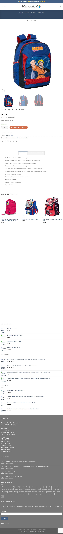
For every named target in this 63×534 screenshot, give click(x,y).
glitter (5, 491)
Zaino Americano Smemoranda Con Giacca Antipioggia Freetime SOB (9, 220)
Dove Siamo (26, 529)
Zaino (18, 137)
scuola (15, 137)
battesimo (23, 486)
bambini (5, 137)
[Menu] (2, 7)
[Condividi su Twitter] (8, 141)
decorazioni (33, 489)
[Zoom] (3, 90)
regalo (36, 494)
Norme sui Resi (42, 529)
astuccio (17, 486)
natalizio (12, 494)
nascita (3, 494)
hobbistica (11, 491)
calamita (48, 486)
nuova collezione (18, 494)
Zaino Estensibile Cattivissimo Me (30, 219)
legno (39, 491)
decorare (21, 489)
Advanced (40, 13)
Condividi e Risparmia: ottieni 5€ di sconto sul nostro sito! (20, 461)
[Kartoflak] (31, 6)
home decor (21, 491)
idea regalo (34, 491)
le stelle (43, 491)
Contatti (32, 529)
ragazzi (11, 137)
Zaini (33, 13)
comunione (10, 489)
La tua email (4, 511)
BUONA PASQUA (10, 471)
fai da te (59, 489)
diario (39, 489)
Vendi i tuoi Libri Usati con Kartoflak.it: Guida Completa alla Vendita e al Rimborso (27, 466)
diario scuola (44, 489)
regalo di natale (42, 494)
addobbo (3, 486)
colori (53, 486)
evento (54, 489)
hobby (15, 491)
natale (7, 494)
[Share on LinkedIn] (16, 141)
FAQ (36, 529)
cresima (16, 489)
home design (28, 491)
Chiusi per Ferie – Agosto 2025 (13, 476)
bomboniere (39, 486)
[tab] (23, 153)
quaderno (32, 494)
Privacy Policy (5, 523)
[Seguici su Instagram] (5, 438)
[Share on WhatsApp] (2, 141)
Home (21, 13)
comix (57, 486)
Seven (52, 494)
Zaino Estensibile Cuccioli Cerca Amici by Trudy (52, 220)
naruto (8, 137)
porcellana (26, 494)
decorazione (27, 489)
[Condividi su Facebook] (5, 141)
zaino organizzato (23, 137)
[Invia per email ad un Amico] (11, 141)
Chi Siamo (19, 529)
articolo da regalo (10, 486)
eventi (49, 489)
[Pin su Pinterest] (13, 141)
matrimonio (49, 491)
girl (2, 491)
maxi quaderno (56, 491)
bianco (27, 486)
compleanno (4, 489)
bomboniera (33, 486)
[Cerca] (4, 6)
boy (44, 486)
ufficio (57, 494)
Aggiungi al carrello (18, 127)
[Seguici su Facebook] (2, 438)
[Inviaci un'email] (8, 438)
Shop (27, 13)
